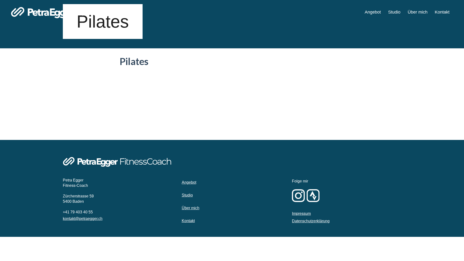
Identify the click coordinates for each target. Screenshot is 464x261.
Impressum (301, 213)
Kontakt (188, 221)
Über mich (190, 208)
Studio (187, 195)
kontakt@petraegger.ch (82, 219)
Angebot (189, 182)
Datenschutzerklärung (311, 221)
